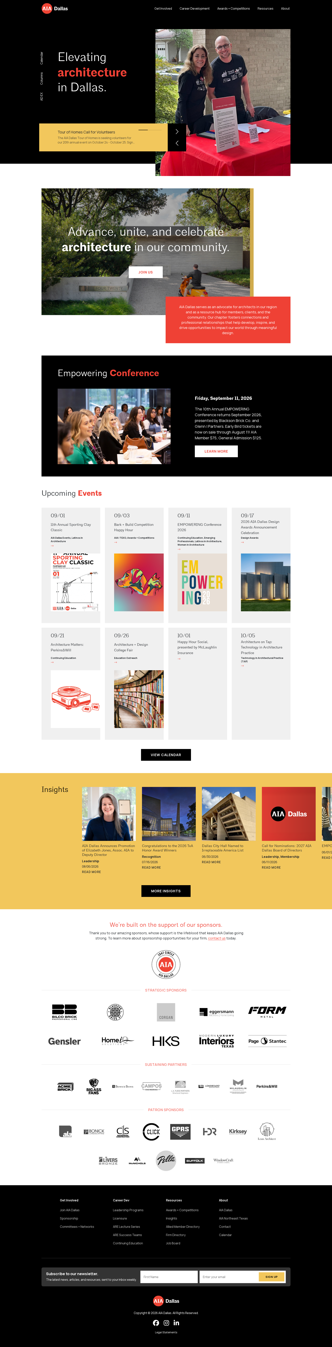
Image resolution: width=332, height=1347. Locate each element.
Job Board (173, 1243)
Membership (290, 857)
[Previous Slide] (177, 143)
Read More (91, 872)
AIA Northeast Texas (233, 1218)
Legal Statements (166, 1332)
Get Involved (163, 8)
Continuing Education (128, 1243)
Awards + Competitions (233, 8)
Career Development (195, 8)
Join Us (146, 272)
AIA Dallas (225, 1210)
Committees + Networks (77, 1227)
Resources (265, 8)
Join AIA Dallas (70, 1210)
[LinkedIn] (176, 1323)
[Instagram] (166, 1323)
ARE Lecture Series (126, 1227)
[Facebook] (156, 1323)
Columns (41, 78)
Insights (55, 790)
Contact (225, 1227)
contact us (217, 938)
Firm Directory (176, 1235)
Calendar (41, 57)
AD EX (41, 96)
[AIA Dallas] (55, 8)
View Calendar (166, 754)
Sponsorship (69, 1218)
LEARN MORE (216, 451)
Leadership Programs (128, 1210)
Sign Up (272, 1277)
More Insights (166, 891)
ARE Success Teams (127, 1235)
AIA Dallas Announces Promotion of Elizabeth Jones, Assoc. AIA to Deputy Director (108, 850)
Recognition (151, 857)
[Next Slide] (177, 131)
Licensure (120, 1218)
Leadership (90, 861)
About (285, 8)
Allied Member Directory (183, 1227)
